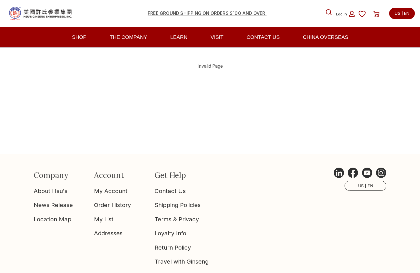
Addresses (108, 233)
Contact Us (170, 190)
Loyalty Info (170, 233)
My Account (110, 190)
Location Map (52, 219)
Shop (79, 37)
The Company (128, 37)
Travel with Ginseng (182, 261)
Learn (178, 37)
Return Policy (173, 247)
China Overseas (325, 37)
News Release (53, 204)
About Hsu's (50, 190)
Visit (217, 37)
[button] (345, 14)
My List (103, 219)
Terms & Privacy (177, 219)
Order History (112, 204)
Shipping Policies (178, 204)
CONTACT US (263, 37)
